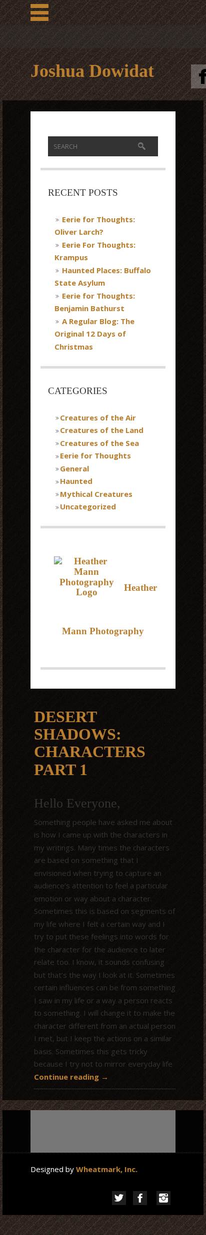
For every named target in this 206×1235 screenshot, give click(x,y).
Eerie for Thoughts (95, 455)
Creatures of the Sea (99, 443)
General (74, 468)
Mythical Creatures (96, 494)
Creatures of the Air (98, 417)
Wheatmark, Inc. (108, 1169)
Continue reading (71, 1077)
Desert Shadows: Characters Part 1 (90, 743)
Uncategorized (88, 506)
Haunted (76, 481)
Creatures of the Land (102, 430)
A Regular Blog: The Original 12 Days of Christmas (94, 334)
